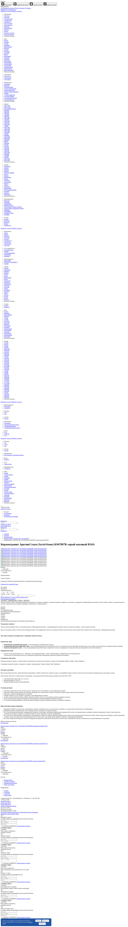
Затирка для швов (51, 5)
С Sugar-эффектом (9, 95)
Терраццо (7, 180)
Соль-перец (7, 182)
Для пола (7, 15)
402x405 (6, 353)
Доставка (28, 8)
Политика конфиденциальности (10, 812)
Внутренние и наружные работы (14, 455)
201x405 (6, 358)
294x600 (6, 155)
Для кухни (7, 76)
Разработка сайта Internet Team (10, 814)
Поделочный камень (10, 190)
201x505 (6, 363)
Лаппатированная (9, 90)
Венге (6, 54)
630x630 (6, 355)
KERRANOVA (8, 205)
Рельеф (6, 93)
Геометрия (7, 194)
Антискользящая (9, 96)
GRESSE (6, 202)
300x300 (6, 149)
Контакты (11, 8)
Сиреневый (7, 65)
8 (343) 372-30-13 (6, 524)
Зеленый (6, 59)
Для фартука (8, 20)
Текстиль (7, 285)
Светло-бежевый (9, 484)
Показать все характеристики (9, 584)
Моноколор (7, 177)
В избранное (4, 723)
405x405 (6, 110)
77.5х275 (6, 382)
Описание (4, 600)
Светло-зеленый (9, 493)
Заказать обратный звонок (8, 806)
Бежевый (7, 45)
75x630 (6, 357)
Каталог (6, 535)
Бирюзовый (7, 330)
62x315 (6, 344)
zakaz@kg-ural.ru (6, 509)
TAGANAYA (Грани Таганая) (13, 207)
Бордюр (6, 30)
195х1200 (7, 160)
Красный (7, 51)
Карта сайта (7, 795)
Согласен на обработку (16, 826)
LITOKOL (7, 408)
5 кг (5, 414)
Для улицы (7, 79)
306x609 (6, 112)
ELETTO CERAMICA (10, 262)
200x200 (6, 151)
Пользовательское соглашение (29, 812)
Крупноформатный (10, 109)
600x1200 (5, 569)
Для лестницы (8, 19)
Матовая (6, 85)
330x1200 (7, 124)
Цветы (6, 288)
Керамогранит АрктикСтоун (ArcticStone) (16, 538)
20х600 (6, 372)
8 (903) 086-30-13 (6, 526)
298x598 (6, 116)
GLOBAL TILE (8, 213)
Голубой (6, 53)
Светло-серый (8, 474)
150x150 (6, 360)
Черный (6, 316)
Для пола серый (9, 34)
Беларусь (6, 222)
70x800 (6, 126)
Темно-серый (8, 481)
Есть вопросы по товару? (8, 599)
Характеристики (12, 600)
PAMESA (7, 210)
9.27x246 (6, 383)
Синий (6, 50)
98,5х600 (6, 366)
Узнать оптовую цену (21, 597)
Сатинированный (9, 253)
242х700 (6, 394)
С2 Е (5, 432)
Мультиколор (8, 68)
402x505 (6, 361)
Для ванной (7, 78)
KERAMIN (7, 211)
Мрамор (6, 169)
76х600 (6, 157)
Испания (6, 220)
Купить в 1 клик (10, 597)
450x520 (6, 148)
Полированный (8, 250)
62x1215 (6, 352)
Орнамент (7, 186)
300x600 (6, 154)
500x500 (6, 143)
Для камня (7, 423)
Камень (6, 171)
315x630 (6, 364)
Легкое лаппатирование (11, 92)
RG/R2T (6, 459)
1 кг (5, 443)
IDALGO (7, 200)
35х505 (6, 343)
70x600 (6, 134)
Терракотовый (8, 67)
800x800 (6, 135)
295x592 (6, 368)
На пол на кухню (9, 33)
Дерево (6, 168)
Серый (6, 43)
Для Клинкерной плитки (11, 424)
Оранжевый (7, 62)
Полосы (6, 193)
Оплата (17, 8)
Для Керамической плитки (12, 428)
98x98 (6, 141)
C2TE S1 (6, 434)
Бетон (6, 174)
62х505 (6, 393)
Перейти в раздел (6, 11)
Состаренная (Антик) (10, 98)
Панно (6, 234)
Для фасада (7, 22)
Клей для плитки (37, 5)
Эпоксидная (7, 464)
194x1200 (7, 121)
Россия (6, 219)
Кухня (6, 298)
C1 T (5, 435)
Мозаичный (7, 188)
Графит (6, 479)
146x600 (6, 115)
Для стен (6, 17)
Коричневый (8, 47)
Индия (6, 224)
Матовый (7, 256)
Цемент (6, 176)
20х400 (6, 374)
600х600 (6, 389)
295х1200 (7, 159)
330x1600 (7, 130)
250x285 (6, 119)
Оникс (6, 179)
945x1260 (7, 349)
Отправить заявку (6, 827)
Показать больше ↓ (9, 36)
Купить (3, 597)
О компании (4, 8)
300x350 (6, 113)
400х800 (6, 140)
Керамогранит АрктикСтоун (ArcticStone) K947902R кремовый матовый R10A (24, 726)
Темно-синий (8, 492)
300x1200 (7, 127)
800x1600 (7, 138)
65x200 (6, 144)
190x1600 (7, 132)
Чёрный (6, 42)
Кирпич (6, 291)
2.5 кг (6, 444)
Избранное (4, 9)
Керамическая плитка (22, 5)
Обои (5, 293)
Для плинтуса (8, 25)
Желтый (6, 48)
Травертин (7, 166)
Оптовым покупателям (11, 516)
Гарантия (7, 793)
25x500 (6, 371)
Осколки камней (9, 172)
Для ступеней (8, 23)
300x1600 (7, 118)
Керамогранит (8, 5)
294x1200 (7, 152)
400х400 (6, 396)
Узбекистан (7, 225)
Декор (6, 31)
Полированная (8, 87)
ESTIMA (6, 214)
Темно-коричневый (10, 487)
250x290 (6, 123)
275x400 (6, 380)
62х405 (6, 347)
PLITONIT (7, 406)
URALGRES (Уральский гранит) (14, 208)
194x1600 (7, 137)
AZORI (6, 264)
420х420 (6, 388)
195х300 (6, 369)
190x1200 (7, 129)
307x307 (6, 146)
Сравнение (12, 9)
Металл (6, 183)
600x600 (5, 735)
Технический (8, 28)
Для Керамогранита (10, 426)
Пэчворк (6, 191)
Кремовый (7, 326)
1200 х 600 (7, 107)
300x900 (6, 385)
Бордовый (7, 336)
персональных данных (23, 826)
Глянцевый (7, 254)
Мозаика (6, 26)
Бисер (6, 276)
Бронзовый (7, 56)
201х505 (6, 391)
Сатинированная (9, 99)
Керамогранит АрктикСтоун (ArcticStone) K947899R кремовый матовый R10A (24, 743)
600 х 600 (7, 105)
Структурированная (10, 88)
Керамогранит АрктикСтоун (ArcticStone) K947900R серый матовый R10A (23, 761)
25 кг (5, 412)
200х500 (6, 397)
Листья (6, 295)
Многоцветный (8, 70)
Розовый (6, 57)
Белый (6, 40)
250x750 (6, 375)
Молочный (7, 61)
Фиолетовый (8, 64)
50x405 (6, 346)
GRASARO (7, 203)
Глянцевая (7, 84)
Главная (6, 534)
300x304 (6, 350)
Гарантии (22, 8)
